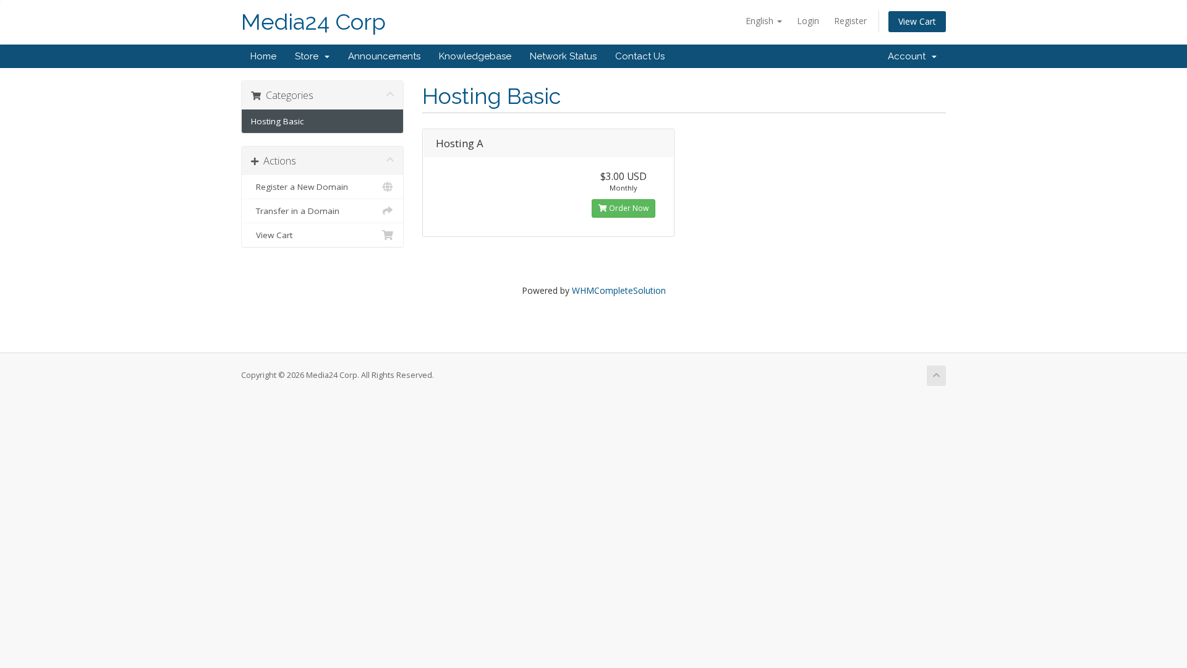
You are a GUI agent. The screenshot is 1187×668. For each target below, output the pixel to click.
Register (850, 21)
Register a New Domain (299, 186)
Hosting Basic (277, 121)
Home (263, 56)
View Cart (917, 21)
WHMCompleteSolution (619, 290)
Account (909, 56)
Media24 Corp (313, 22)
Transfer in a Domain (295, 210)
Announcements (384, 56)
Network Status (563, 56)
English (761, 21)
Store (309, 56)
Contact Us (640, 56)
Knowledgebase (475, 56)
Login (808, 21)
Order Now (628, 208)
